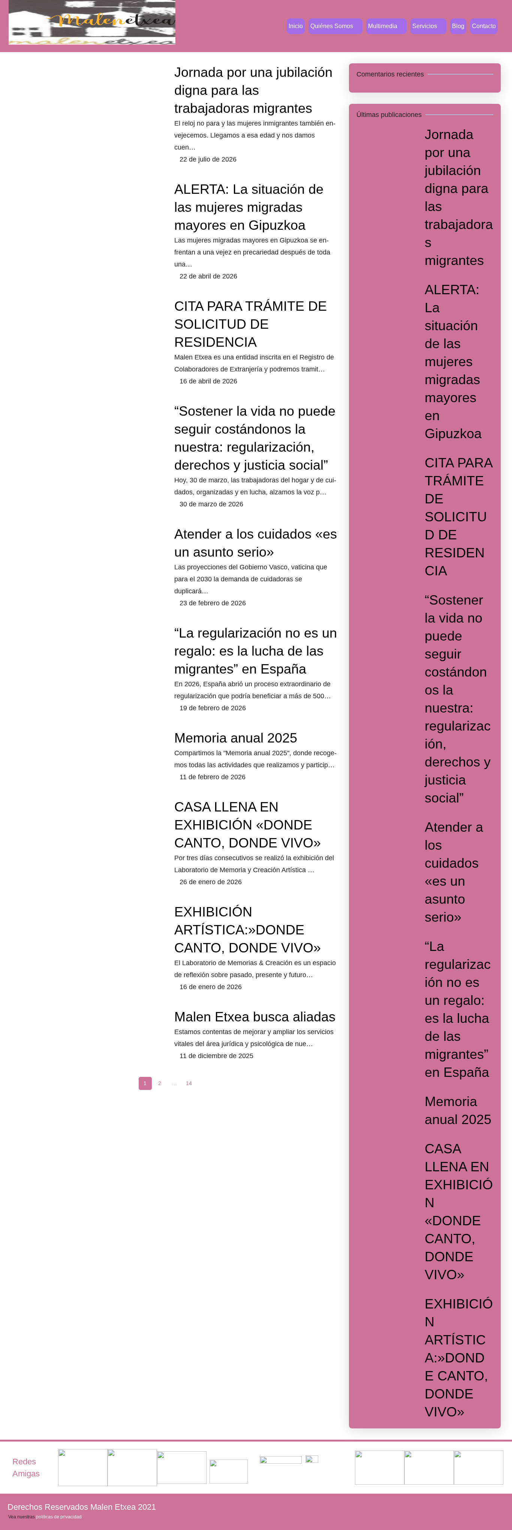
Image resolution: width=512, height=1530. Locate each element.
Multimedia (382, 26)
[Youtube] (472, 1506)
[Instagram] (497, 1506)
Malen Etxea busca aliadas (254, 1016)
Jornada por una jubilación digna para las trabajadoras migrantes (253, 90)
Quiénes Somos (331, 26)
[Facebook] (424, 1506)
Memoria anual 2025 (235, 738)
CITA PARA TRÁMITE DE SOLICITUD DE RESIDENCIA (250, 324)
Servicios (424, 26)
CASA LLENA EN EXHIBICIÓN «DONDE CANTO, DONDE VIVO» (247, 824)
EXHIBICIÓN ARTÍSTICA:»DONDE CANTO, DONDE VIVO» (247, 929)
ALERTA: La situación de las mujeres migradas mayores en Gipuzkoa (248, 207)
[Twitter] (448, 1506)
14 (189, 1083)
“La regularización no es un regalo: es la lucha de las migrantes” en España (255, 651)
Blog (458, 26)
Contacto (484, 26)
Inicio (296, 26)
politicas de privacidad (59, 1517)
